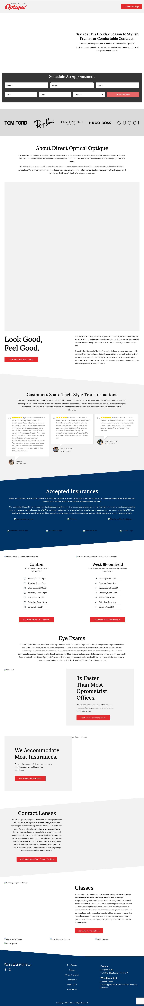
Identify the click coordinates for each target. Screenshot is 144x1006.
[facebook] (5, 969)
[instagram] (10, 969)
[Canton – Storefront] (21, 556)
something (131, 336)
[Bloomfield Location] (96, 556)
